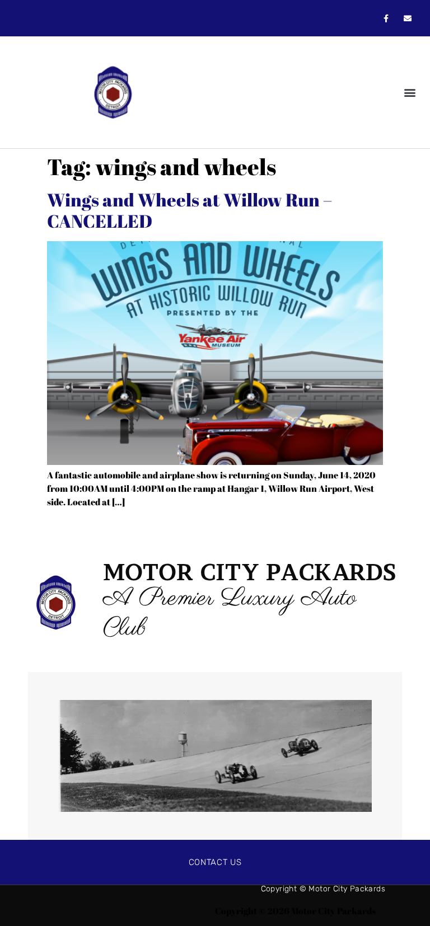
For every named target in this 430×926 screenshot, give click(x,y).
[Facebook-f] (386, 18)
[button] (409, 92)
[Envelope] (408, 18)
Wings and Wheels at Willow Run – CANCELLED (189, 210)
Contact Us (215, 862)
